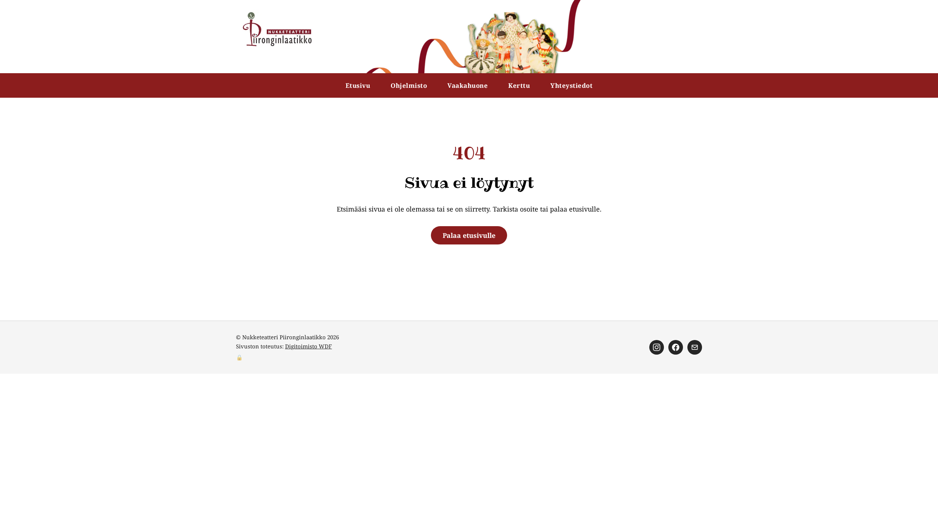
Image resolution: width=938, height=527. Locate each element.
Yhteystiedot (571, 85)
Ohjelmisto (409, 85)
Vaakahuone (467, 85)
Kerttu (519, 85)
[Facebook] (675, 347)
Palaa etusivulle (469, 235)
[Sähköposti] (694, 347)
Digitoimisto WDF (308, 346)
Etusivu (358, 85)
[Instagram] (656, 347)
